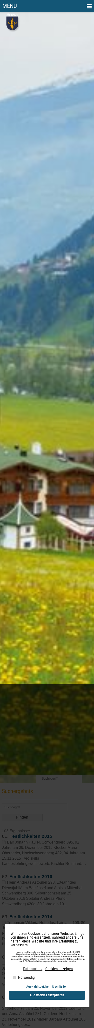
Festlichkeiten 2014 (30, 916)
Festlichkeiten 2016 (30, 876)
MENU (9, 5)
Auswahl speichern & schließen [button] (46, 987)
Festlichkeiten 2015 (30, 836)
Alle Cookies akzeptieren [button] (47, 995)
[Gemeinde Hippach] (13, 31)
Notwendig (26, 977)
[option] (47, 397)
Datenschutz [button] (32, 969)
